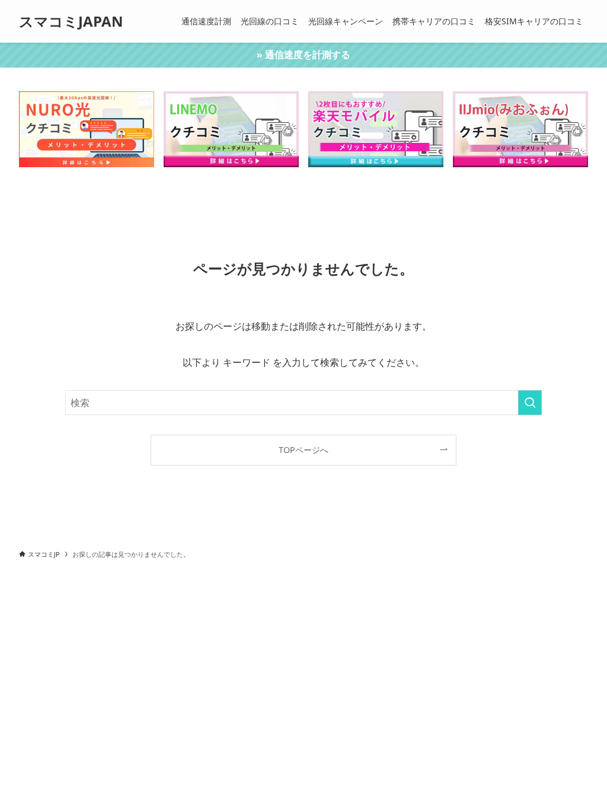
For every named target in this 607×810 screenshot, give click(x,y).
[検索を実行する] (530, 402)
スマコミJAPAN (71, 21)
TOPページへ (303, 449)
